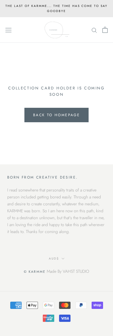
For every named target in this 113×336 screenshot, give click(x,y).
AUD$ (54, 258)
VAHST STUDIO (76, 271)
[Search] (94, 30)
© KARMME (35, 271)
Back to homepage (56, 115)
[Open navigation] (8, 30)
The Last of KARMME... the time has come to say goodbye (56, 8)
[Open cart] (105, 30)
